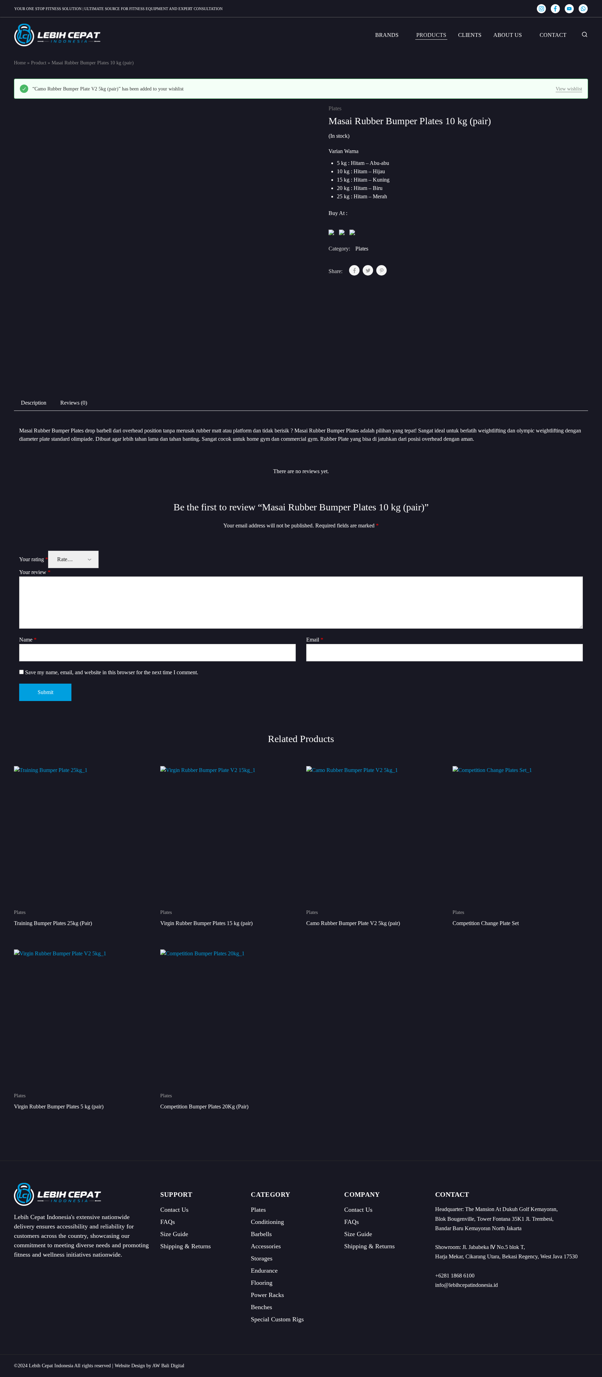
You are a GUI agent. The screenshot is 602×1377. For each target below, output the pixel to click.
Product (38, 62)
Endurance (264, 1270)
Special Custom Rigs (277, 1319)
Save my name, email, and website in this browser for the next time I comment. (111, 672)
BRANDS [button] (387, 35)
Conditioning (267, 1221)
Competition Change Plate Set (486, 923)
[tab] (33, 403)
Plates (335, 108)
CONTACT (553, 35)
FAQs (167, 1221)
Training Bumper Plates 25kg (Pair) (53, 923)
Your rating (33, 559)
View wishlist (569, 88)
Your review (35, 572)
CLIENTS (469, 35)
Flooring (261, 1282)
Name (28, 640)
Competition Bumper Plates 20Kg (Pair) (204, 1106)
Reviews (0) (73, 403)
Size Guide (174, 1234)
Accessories (266, 1246)
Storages (261, 1258)
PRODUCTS (431, 35)
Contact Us (174, 1209)
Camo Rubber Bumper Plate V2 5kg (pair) (353, 923)
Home (20, 62)
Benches (261, 1307)
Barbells (261, 1234)
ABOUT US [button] (507, 35)
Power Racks (267, 1294)
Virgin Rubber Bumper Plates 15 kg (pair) (206, 923)
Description (33, 403)
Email (314, 640)
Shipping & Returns (185, 1246)
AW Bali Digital (168, 1365)
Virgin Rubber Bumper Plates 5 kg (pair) (58, 1106)
